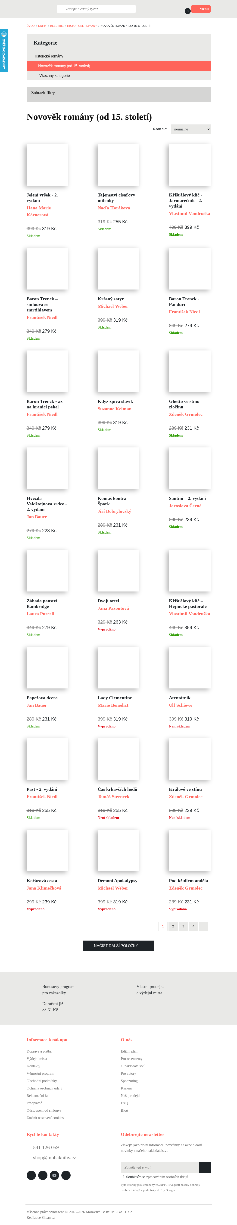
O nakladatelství (132, 1066)
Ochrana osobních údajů (44, 1088)
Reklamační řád (38, 1096)
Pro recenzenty (132, 1059)
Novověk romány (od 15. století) (64, 66)
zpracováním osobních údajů (167, 1177)
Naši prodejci (130, 1096)
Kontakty (33, 1066)
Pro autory (128, 1073)
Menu (204, 9)
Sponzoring (129, 1081)
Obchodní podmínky (42, 1081)
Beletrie (57, 25)
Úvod (31, 25)
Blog (124, 1110)
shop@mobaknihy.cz (54, 1157)
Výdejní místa (37, 1059)
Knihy (42, 25)
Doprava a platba (39, 1051)
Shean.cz (48, 1217)
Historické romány (82, 25)
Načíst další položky (116, 946)
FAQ (124, 1103)
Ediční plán (129, 1051)
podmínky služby (154, 1190)
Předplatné (34, 1103)
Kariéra (126, 1088)
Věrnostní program (40, 1073)
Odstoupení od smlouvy (44, 1110)
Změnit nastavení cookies (45, 1118)
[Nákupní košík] (183, 9)
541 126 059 (45, 1147)
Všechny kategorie (54, 76)
